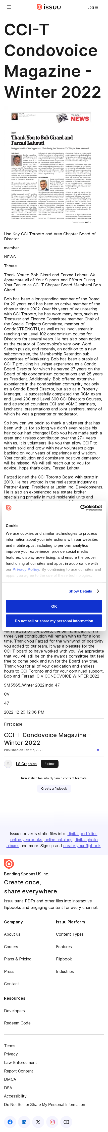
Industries (65, 971)
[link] (92, 7)
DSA (8, 1087)
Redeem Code (17, 1022)
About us (12, 934)
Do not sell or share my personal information (54, 621)
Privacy (11, 1053)
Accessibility (15, 1095)
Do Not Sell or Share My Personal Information (44, 1104)
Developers (14, 1010)
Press (9, 971)
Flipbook (64, 958)
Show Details (80, 591)
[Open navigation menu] (9, 7)
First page (13, 724)
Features (64, 946)
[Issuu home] (49, 7)
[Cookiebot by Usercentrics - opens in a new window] (80, 508)
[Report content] (99, 751)
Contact (11, 983)
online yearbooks (26, 839)
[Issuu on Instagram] (52, 1122)
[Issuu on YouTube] (66, 1122)
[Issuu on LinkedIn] (24, 1122)
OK (54, 606)
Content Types (70, 934)
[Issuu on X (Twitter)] (38, 1122)
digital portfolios (82, 833)
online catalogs (58, 839)
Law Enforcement (20, 1062)
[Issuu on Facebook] (10, 1122)
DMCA (10, 1079)
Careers (11, 946)
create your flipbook (82, 845)
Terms (9, 1045)
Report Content (18, 1070)
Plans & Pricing (17, 958)
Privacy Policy (26, 569)
